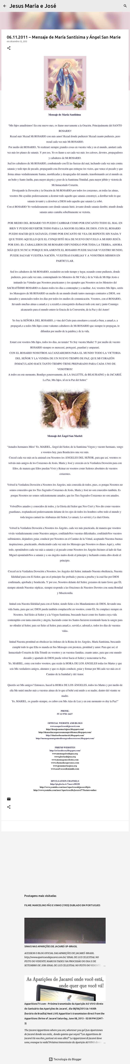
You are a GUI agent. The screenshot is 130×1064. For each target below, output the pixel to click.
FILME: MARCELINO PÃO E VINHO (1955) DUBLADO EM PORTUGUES (62, 905)
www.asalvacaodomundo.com (65, 768)
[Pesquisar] (61, 6)
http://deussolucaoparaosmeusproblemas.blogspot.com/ (65, 732)
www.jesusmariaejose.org (65, 765)
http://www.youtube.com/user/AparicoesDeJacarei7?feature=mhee (65, 790)
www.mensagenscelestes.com (65, 759)
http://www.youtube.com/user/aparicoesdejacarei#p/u (65, 787)
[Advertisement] (65, 860)
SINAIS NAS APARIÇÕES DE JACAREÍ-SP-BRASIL (50, 946)
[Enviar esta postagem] (9, 800)
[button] (9, 48)
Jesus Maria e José (32, 6)
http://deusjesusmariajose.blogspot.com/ (65, 729)
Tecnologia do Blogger (67, 1059)
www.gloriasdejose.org (65, 756)
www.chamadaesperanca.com (65, 762)
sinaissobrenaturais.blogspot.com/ (68, 735)
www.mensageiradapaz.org (65, 753)
